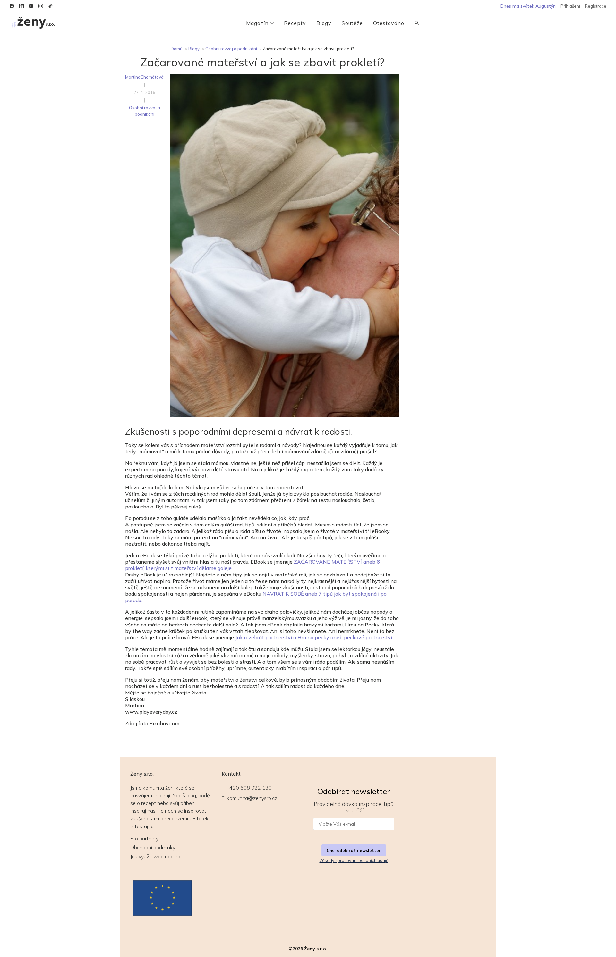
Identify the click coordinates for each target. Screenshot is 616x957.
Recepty (295, 23)
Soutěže (352, 23)
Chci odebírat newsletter (354, 850)
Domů (177, 48)
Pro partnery (144, 838)
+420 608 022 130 (249, 788)
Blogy (323, 23)
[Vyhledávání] (416, 23)
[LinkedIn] (21, 6)
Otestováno (388, 23)
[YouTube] (31, 6)
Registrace (595, 6)
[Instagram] (40, 6)
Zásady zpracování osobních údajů (354, 860)
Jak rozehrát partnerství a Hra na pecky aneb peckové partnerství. (314, 637)
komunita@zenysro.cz (252, 798)
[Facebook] (12, 6)
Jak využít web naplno (155, 856)
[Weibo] (50, 6)
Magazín (257, 23)
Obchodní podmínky (152, 847)
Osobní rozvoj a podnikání (231, 48)
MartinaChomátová (144, 77)
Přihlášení (570, 6)
